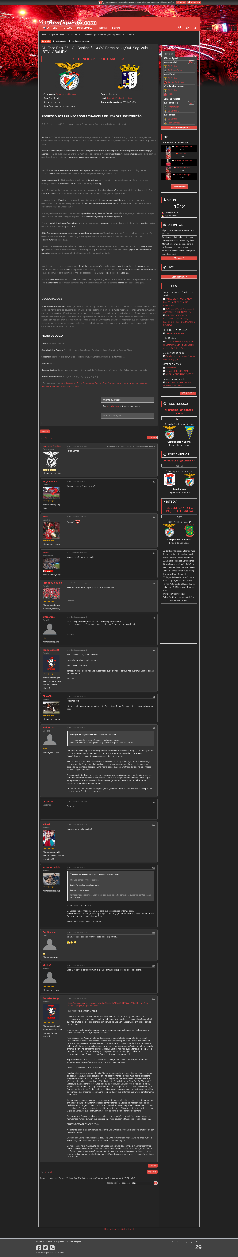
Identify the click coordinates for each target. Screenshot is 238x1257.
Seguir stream (178, 277)
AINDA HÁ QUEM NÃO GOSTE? (179, 374)
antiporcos (49, 616)
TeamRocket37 (51, 650)
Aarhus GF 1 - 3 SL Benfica (179, 460)
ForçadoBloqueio (52, 582)
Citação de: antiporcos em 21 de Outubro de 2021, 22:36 (94, 735)
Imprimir (44, 431)
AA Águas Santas (175, 70)
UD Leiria (172, 94)
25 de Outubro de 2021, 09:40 (77, 932)
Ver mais (178, 258)
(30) (180, 419)
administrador (113, 406)
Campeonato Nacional (66, 94)
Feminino (181, 54)
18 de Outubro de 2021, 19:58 (77, 446)
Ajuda (174, 1242)
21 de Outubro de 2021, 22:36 (77, 617)
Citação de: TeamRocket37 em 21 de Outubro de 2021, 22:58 (95, 874)
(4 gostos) (70, 679)
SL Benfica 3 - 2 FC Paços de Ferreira (179, 509)
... (49, 438)
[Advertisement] (128, 21)
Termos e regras (183, 1242)
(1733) (180, 466)
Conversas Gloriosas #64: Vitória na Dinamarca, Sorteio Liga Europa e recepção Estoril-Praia (178, 344)
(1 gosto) (70, 634)
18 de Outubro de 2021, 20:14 (77, 482)
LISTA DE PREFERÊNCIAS (177, 371)
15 (51, 438)
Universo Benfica (52, 446)
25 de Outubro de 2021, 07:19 (77, 824)
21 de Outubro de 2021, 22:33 (77, 553)
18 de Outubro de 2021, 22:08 (77, 517)
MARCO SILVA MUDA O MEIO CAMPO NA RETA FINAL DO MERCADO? (177, 302)
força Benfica (50, 481)
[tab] (127, 400)
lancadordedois (51, 867)
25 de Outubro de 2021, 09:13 (77, 867)
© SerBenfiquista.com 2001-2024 (50, 1252)
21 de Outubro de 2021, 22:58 (77, 650)
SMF (123, 1229)
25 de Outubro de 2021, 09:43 (77, 965)
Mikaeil (46, 824)
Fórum (116, 28)
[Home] (67, 18)
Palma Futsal (174, 123)
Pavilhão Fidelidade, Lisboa (119, 98)
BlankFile (48, 696)
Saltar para (111, 1183)
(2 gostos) (70, 600)
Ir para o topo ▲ (196, 1242)
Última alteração (112, 400)
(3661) (180, 517)
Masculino (168, 54)
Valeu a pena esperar (175, 333)
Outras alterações (112, 415)
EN (48, 28)
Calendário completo (178, 128)
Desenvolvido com (112, 1229)
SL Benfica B (173, 111)
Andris (46, 552)
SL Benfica (172, 66)
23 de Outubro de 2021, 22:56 (77, 802)
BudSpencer (50, 932)
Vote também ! (179, 187)
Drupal (131, 1229)
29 (198, 1246)
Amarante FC (174, 107)
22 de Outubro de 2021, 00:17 (77, 696)
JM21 (45, 516)
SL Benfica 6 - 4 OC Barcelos (99, 59)
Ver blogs (187, 393)
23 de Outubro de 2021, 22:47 (77, 728)
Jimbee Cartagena (176, 82)
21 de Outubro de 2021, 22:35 (77, 583)
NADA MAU (170, 368)
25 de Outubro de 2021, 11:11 (77, 998)
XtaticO (47, 965)
